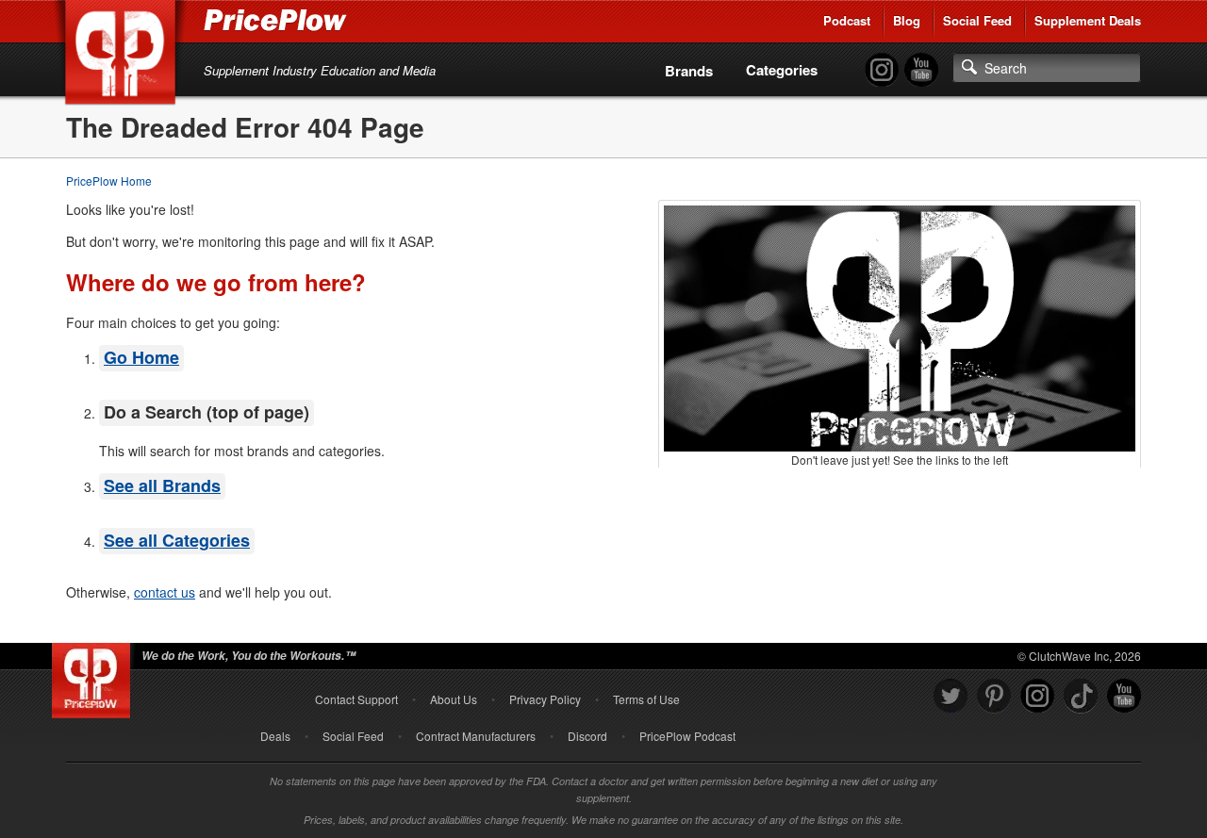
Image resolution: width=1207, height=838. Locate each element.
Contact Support (356, 699)
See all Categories (177, 540)
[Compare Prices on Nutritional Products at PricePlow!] (95, 676)
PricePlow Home (109, 181)
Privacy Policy (545, 699)
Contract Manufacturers (476, 736)
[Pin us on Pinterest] (994, 696)
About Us (453, 699)
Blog (906, 20)
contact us (164, 592)
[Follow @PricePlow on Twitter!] (950, 696)
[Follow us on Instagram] (1037, 696)
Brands (689, 70)
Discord (587, 736)
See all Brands (162, 485)
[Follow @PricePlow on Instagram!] (882, 70)
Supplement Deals (1087, 20)
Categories (782, 69)
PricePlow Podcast (687, 736)
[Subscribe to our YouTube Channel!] (921, 70)
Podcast (846, 20)
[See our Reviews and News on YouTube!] (1124, 696)
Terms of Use (646, 699)
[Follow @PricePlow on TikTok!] (1081, 696)
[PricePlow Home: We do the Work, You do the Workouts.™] (123, 55)
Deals (275, 736)
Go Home (141, 357)
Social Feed (977, 20)
